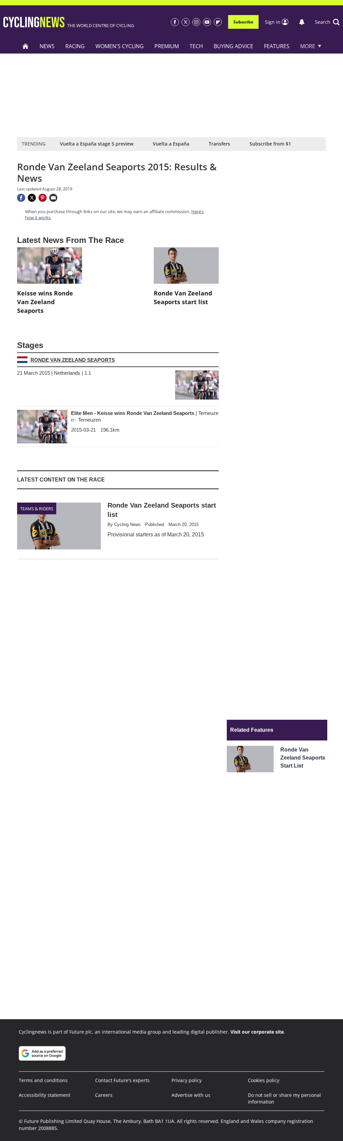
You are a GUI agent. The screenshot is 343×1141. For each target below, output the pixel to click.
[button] (327, 22)
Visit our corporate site (257, 1032)
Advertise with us (191, 1095)
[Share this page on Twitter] (32, 198)
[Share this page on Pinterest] (43, 198)
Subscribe (243, 22)
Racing (75, 46)
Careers (104, 1095)
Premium (166, 46)
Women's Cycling (119, 46)
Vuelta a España (171, 144)
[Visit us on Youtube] (207, 22)
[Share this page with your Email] (53, 198)
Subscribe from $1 (270, 144)
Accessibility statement (44, 1095)
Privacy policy (187, 1080)
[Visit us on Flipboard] (218, 22)
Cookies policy (263, 1080)
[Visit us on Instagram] (196, 22)
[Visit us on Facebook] (175, 22)
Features (276, 46)
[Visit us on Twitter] (186, 22)
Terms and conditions (43, 1080)
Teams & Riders (36, 509)
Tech (196, 46)
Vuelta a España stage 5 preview (96, 144)
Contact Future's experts (122, 1080)
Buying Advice (233, 46)
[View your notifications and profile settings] (301, 22)
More (307, 46)
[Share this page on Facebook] (21, 198)
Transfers (219, 144)
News (47, 46)
